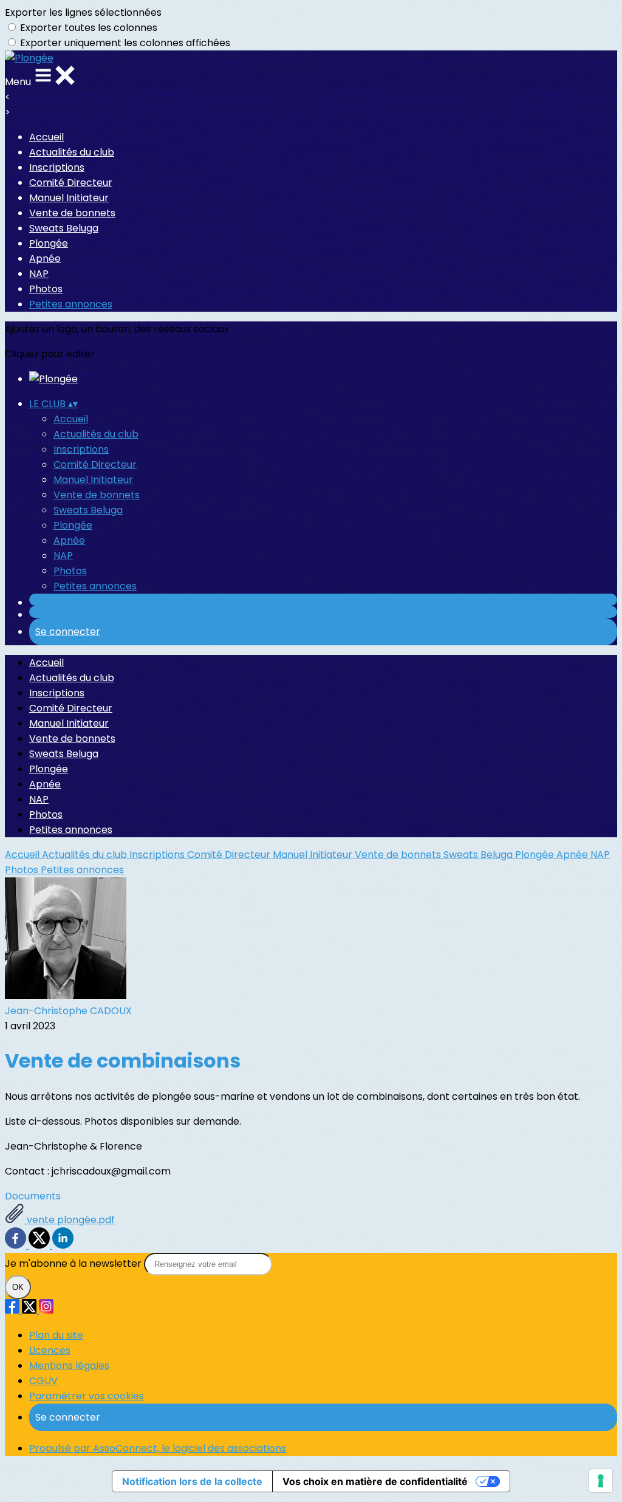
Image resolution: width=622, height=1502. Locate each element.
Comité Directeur (70, 183)
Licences (49, 1350)
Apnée (45, 259)
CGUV (43, 1381)
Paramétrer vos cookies (86, 1396)
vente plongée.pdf (69, 1220)
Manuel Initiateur (69, 198)
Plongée (48, 243)
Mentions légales (69, 1366)
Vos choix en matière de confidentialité (375, 1481)
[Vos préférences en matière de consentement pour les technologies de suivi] (600, 1480)
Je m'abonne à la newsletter (74, 1264)
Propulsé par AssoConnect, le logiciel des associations (157, 1448)
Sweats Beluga (63, 228)
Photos (46, 289)
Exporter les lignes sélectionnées (83, 12)
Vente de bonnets (72, 213)
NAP (39, 274)
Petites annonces (70, 304)
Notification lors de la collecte (192, 1481)
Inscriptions (56, 167)
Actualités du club (71, 152)
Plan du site (56, 1335)
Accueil (46, 137)
